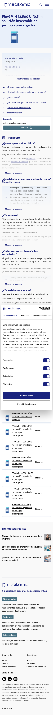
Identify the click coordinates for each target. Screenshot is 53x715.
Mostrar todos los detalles (28, 79)
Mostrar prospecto (13, 173)
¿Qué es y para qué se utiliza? (20, 87)
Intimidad (30, 663)
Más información (14, 112)
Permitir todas (26, 396)
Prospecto (24, 127)
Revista (5, 663)
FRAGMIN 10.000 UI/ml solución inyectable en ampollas (22, 416)
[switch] (46, 368)
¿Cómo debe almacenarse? (19, 107)
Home (4, 660)
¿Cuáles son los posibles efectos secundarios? (27, 102)
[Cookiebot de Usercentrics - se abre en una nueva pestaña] (39, 308)
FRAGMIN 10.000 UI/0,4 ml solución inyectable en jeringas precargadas (22, 431)
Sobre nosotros (9, 666)
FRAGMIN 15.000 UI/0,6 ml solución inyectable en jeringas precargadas (22, 446)
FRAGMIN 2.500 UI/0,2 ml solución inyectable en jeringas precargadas (22, 462)
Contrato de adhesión (36, 666)
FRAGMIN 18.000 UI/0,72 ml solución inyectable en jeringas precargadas (22, 478)
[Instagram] (15, 679)
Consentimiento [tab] (10, 316)
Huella (29, 660)
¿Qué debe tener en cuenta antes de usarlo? (26, 92)
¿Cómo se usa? (13, 97)
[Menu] (47, 4)
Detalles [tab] (25, 316)
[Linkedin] (10, 679)
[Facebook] (4, 679)
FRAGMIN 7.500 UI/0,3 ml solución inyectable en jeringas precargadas (22, 509)
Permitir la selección (26, 404)
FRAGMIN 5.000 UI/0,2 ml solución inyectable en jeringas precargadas (22, 493)
